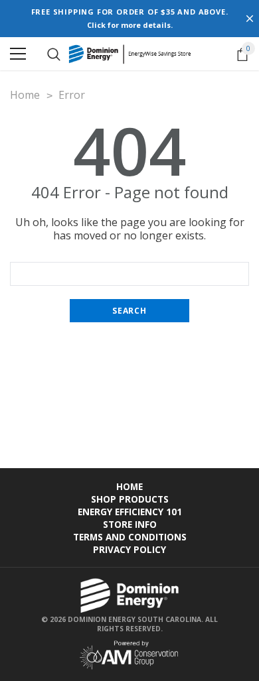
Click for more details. (130, 25)
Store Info (130, 524)
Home (129, 486)
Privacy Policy (129, 549)
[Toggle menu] (18, 54)
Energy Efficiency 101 (130, 511)
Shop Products (130, 499)
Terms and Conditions (130, 536)
